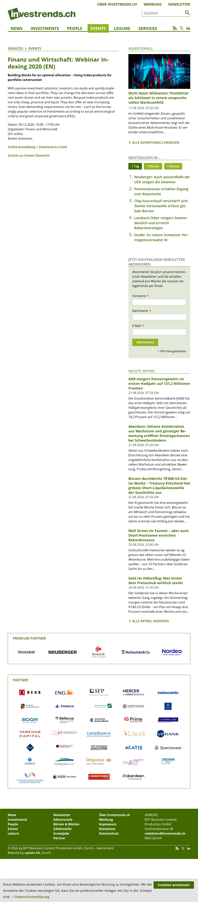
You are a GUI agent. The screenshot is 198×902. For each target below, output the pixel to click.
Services (147, 28)
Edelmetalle (62, 829)
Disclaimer (107, 829)
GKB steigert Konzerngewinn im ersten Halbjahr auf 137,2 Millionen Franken (159, 383)
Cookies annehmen (174, 885)
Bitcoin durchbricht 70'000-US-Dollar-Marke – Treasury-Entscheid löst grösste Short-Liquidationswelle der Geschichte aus (159, 485)
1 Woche (153, 166)
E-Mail (138, 325)
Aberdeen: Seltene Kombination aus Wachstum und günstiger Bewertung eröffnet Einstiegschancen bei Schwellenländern (159, 433)
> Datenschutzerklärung (31, 897)
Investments (45, 28)
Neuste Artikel (141, 371)
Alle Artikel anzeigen (150, 621)
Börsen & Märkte (66, 824)
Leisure (122, 28)
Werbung (153, 4)
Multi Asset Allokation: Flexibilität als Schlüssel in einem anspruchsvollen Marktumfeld (158, 98)
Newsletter (179, 4)
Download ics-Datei (53, 147)
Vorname (140, 295)
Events (98, 28)
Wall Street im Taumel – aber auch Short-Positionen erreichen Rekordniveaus (158, 535)
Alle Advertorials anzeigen (155, 142)
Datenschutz (109, 833)
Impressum (107, 824)
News (16, 28)
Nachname (141, 310)
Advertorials (140, 48)
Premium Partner (29, 638)
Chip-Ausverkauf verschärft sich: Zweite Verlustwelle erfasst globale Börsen (161, 206)
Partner (20, 680)
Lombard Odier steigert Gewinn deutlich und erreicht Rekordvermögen (160, 223)
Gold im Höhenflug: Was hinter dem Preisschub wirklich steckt (155, 580)
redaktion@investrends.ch (165, 833)
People (74, 28)
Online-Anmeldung (21, 147)
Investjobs (61, 833)
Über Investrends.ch (117, 4)
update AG (32, 853)
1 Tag (135, 166)
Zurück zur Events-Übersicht (29, 155)
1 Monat (173, 166)
